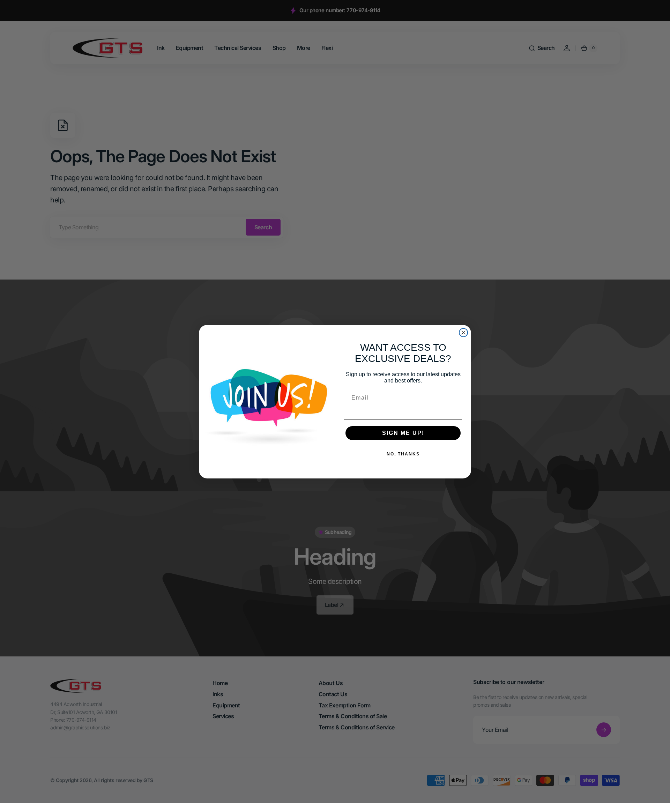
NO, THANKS (403, 454)
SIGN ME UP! (403, 433)
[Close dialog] (463, 332)
